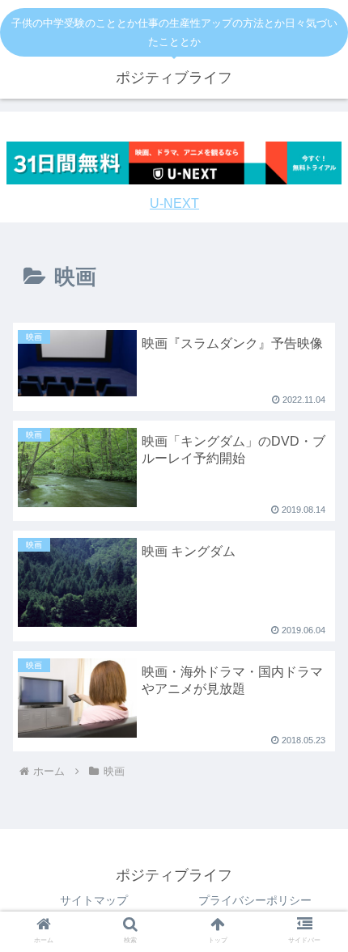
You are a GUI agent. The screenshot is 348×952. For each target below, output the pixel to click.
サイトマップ (94, 900)
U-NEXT (174, 203)
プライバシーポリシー (255, 900)
